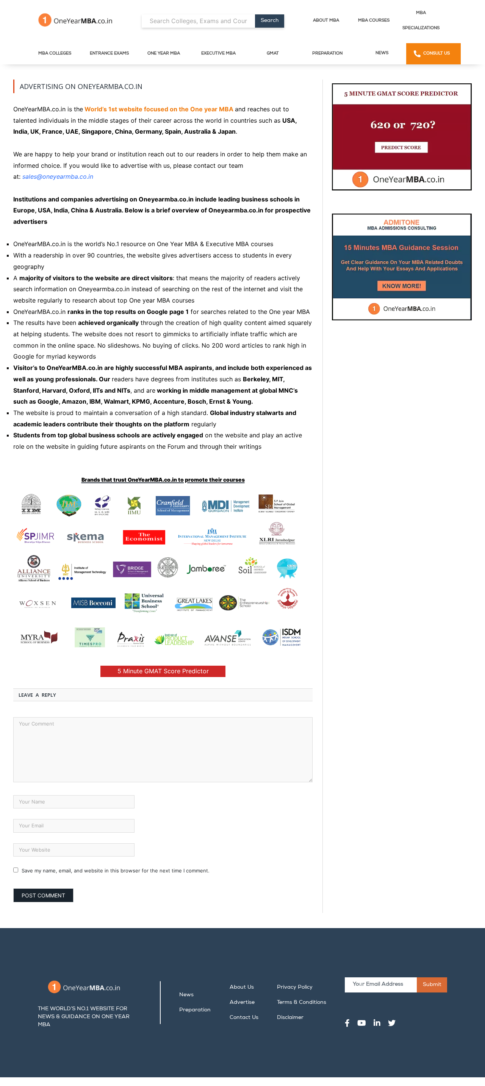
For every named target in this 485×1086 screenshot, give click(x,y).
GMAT (273, 53)
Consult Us (436, 53)
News (381, 53)
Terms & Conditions (301, 1002)
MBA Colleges (54, 53)
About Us (242, 987)
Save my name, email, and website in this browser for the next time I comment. (116, 871)
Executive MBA (218, 53)
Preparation (327, 53)
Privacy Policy (295, 987)
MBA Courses (374, 21)
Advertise (242, 1002)
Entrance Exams (109, 53)
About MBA (326, 21)
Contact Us (244, 1017)
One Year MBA (163, 53)
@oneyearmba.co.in (65, 176)
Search (269, 20)
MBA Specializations (421, 20)
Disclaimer (290, 1017)
